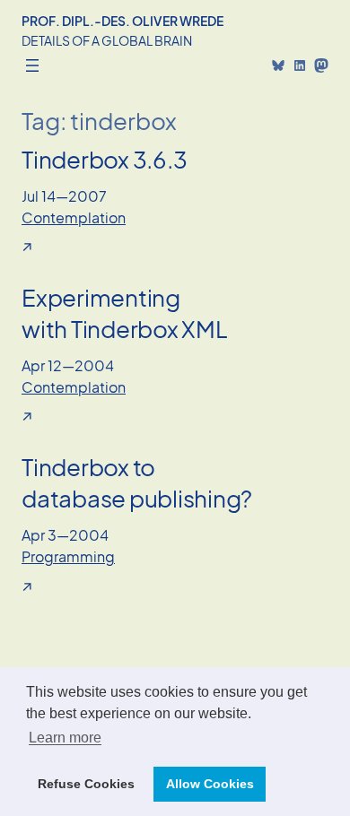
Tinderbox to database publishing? (137, 482)
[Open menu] (32, 65)
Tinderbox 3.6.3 (104, 159)
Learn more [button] (65, 737)
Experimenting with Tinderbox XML (125, 312)
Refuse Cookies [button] (86, 784)
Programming (68, 556)
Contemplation (74, 217)
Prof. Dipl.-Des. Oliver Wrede (122, 21)
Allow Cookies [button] (210, 784)
